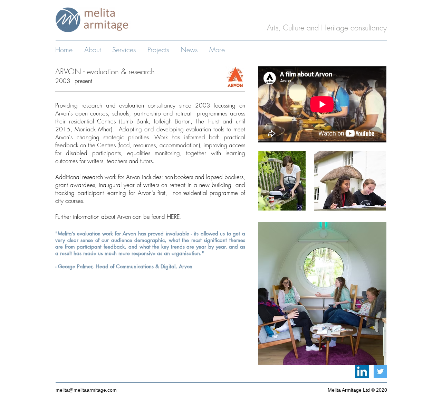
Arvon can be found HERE (148, 217)
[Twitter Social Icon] (380, 371)
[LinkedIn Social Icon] (362, 371)
